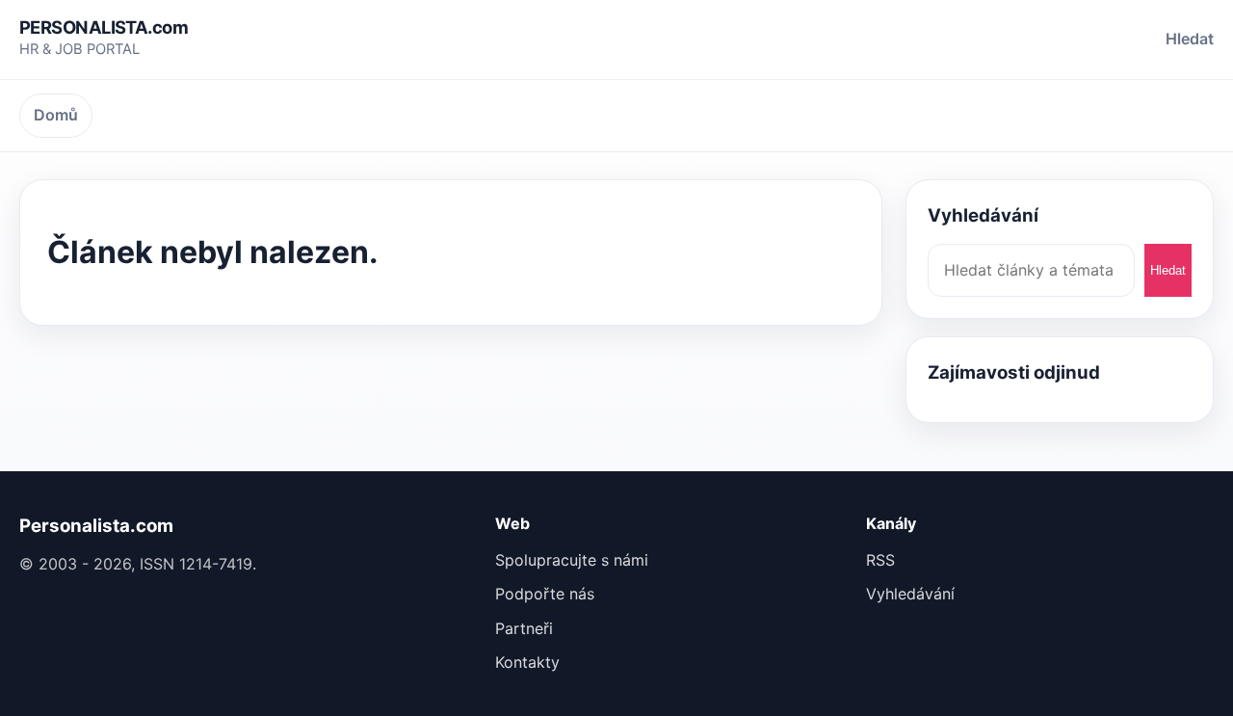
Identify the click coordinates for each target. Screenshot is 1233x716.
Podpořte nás (544, 593)
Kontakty (527, 662)
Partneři (524, 628)
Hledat (1190, 38)
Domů (56, 114)
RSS (880, 560)
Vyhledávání (910, 593)
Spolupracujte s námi (571, 560)
